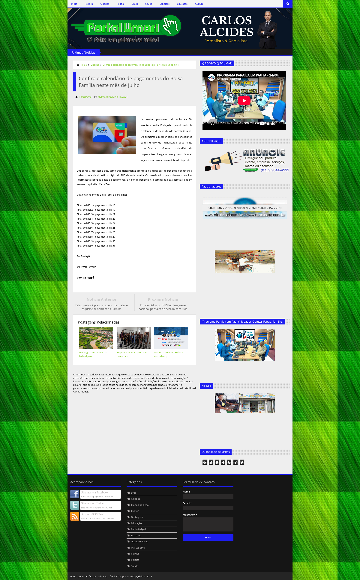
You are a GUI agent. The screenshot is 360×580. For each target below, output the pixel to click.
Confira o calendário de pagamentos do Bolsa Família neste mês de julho (141, 64)
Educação (182, 3)
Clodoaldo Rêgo (140, 505)
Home (83, 64)
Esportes (165, 3)
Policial (120, 3)
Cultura (199, 3)
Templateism (124, 576)
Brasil (135, 3)
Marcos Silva (138, 547)
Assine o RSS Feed (92, 514)
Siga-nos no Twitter (92, 503)
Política (89, 3)
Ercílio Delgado (139, 529)
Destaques (137, 517)
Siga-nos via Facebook (94, 492)
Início (74, 3)
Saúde (148, 3)
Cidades (104, 3)
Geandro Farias (139, 541)
